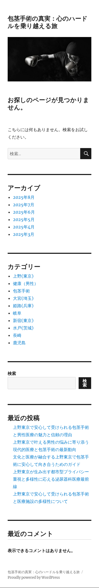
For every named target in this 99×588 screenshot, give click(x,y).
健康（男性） (25, 283)
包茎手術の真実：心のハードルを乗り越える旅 (48, 22)
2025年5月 (24, 219)
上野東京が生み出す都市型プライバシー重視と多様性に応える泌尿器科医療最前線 (51, 479)
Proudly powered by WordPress (34, 577)
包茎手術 (21, 290)
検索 (12, 373)
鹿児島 (19, 342)
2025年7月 (23, 204)
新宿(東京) (23, 320)
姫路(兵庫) (23, 305)
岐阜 (17, 313)
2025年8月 (24, 197)
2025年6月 (24, 212)
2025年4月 (24, 226)
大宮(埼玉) (23, 298)
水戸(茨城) (23, 327)
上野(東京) (23, 276)
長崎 (17, 335)
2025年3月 (23, 234)
